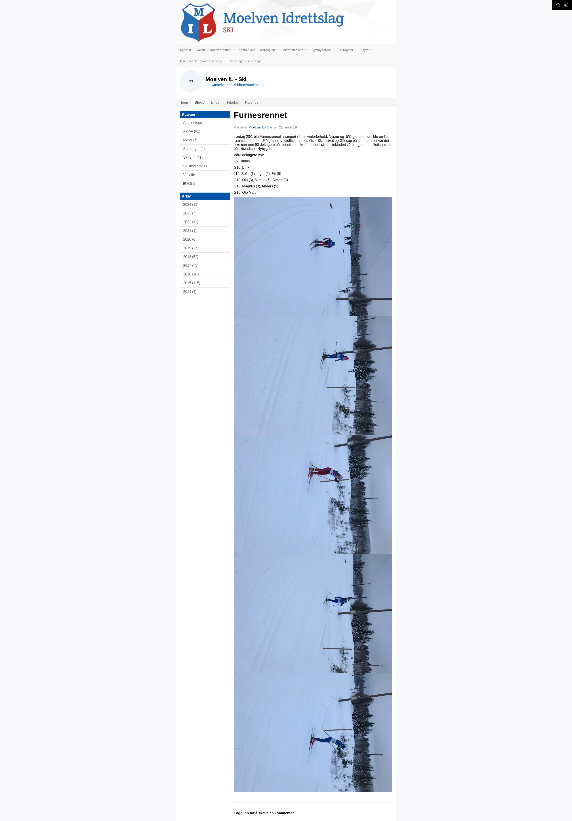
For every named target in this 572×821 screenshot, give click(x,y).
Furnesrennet (260, 115)
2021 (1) (189, 231)
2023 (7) (189, 213)
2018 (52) (190, 257)
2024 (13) (190, 204)
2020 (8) (189, 239)
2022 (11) (190, 222)
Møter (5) (190, 140)
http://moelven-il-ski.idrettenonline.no (235, 85)
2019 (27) (190, 248)
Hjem (183, 102)
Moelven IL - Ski (260, 127)
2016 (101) (191, 274)
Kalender (252, 102)
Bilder (216, 102)
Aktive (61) (191, 131)
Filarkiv (233, 102)
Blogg (199, 102)
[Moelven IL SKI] (286, 22)
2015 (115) (191, 283)
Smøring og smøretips (245, 61)
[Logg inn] (566, 5)
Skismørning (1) (195, 166)
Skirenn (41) (193, 157)
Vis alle (189, 175)
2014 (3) (189, 292)
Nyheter (185, 50)
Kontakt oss (247, 50)
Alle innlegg (192, 122)
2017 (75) (190, 265)
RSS (190, 183)
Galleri (200, 50)
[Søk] (558, 5)
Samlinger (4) (194, 149)
